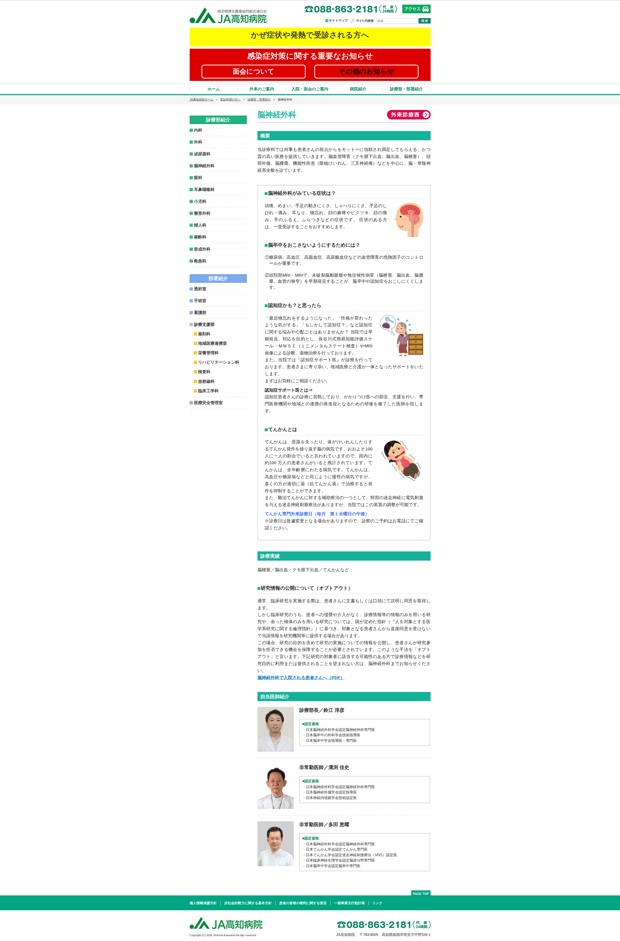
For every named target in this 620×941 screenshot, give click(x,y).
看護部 (200, 312)
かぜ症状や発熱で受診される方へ (310, 35)
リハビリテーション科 (218, 362)
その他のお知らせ (366, 71)
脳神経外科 (204, 166)
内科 (198, 130)
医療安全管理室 (208, 402)
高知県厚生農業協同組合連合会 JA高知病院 (228, 15)
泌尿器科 (202, 154)
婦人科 (200, 225)
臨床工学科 (208, 391)
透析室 (200, 289)
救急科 (200, 261)
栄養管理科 (208, 353)
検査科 (204, 371)
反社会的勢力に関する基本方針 (248, 903)
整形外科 (202, 213)
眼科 (198, 177)
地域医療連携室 (212, 343)
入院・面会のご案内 (309, 89)
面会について (253, 71)
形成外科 (202, 249)
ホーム (214, 89)
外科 (198, 142)
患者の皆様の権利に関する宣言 (303, 903)
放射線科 (206, 381)
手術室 (200, 300)
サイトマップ (338, 20)
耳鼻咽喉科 (204, 189)
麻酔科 (200, 237)
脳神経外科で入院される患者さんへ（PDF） (301, 677)
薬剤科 (204, 334)
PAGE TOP (421, 893)
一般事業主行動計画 (349, 903)
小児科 (200, 201)
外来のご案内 (261, 89)
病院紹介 (358, 89)
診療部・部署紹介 (406, 89)
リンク (377, 903)
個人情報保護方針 (203, 903)
